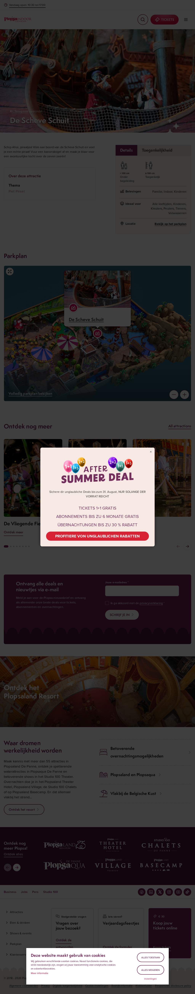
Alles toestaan (150, 957)
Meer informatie (39, 973)
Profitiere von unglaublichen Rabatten (97, 536)
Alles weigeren (150, 970)
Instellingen (150, 979)
